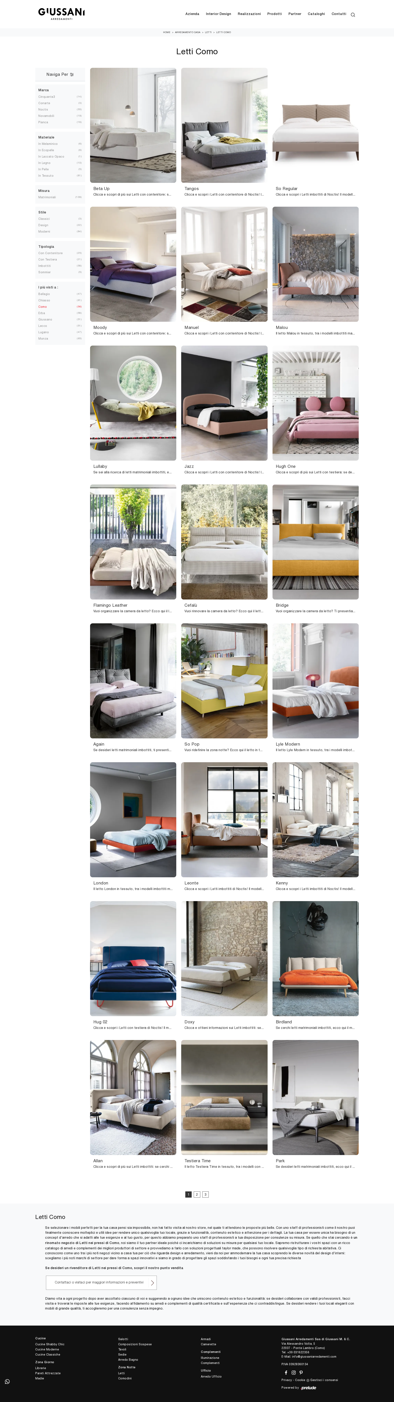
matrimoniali (47, 197)
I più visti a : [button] (48, 287)
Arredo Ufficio (211, 1376)
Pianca (43, 122)
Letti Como (223, 32)
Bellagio (44, 294)
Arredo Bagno (128, 1359)
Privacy (287, 1380)
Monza (43, 338)
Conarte (44, 103)
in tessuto (46, 175)
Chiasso (44, 300)
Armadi (206, 1339)
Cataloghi (316, 14)
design (43, 225)
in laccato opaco (51, 156)
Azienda (192, 14)
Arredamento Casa (187, 32)
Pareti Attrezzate (48, 1373)
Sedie (122, 1354)
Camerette (208, 1344)
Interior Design (218, 14)
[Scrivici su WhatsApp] (7, 1381)
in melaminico (48, 143)
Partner (295, 14)
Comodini (125, 1378)
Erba (41, 313)
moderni (44, 231)
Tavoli (122, 1349)
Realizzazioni (249, 14)
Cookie (300, 1380)
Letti (208, 32)
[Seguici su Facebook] (285, 1371)
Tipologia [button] (46, 247)
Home (166, 32)
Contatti (339, 14)
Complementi (210, 1363)
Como (42, 306)
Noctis (43, 109)
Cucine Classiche (47, 1354)
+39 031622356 (298, 1352)
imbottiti (44, 265)
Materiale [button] (46, 137)
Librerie (40, 1368)
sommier (44, 272)
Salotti (123, 1339)
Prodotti (274, 14)
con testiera (47, 259)
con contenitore (50, 253)
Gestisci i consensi (324, 1380)
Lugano (43, 332)
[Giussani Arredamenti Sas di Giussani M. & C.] (61, 14)
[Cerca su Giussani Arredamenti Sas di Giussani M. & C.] (353, 14)
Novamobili (46, 116)
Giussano (45, 319)
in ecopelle (46, 150)
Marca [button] (43, 90)
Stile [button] (42, 212)
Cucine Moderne (47, 1349)
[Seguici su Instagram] (293, 1371)
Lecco (42, 325)
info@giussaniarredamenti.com (314, 1356)
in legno (44, 163)
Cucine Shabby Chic (49, 1344)
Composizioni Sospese (135, 1344)
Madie (39, 1378)
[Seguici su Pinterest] (300, 1371)
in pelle (43, 169)
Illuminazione (210, 1357)
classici (44, 218)
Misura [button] (44, 191)
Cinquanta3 (46, 96)
